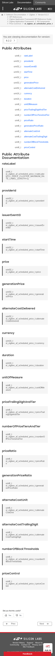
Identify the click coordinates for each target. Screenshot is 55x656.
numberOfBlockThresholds (36, 142)
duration (27, 99)
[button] (4, 8)
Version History (19, 643)
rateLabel (28, 56)
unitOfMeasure (30, 104)
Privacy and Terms (39, 645)
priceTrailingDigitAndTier (35, 110)
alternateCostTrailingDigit (35, 137)
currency (28, 93)
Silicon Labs (7, 2)
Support (30, 643)
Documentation (24, 2)
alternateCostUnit (32, 131)
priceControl (29, 147)
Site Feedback (28, 647)
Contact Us (25, 645)
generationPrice (31, 83)
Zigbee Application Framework (21, 21)
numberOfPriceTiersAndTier (36, 115)
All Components (43, 21)
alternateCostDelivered (34, 88)
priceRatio (28, 120)
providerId (28, 61)
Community (40, 2)
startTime (28, 72)
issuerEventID (30, 66)
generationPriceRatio (33, 126)
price (26, 77)
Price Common (15, 24)
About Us (39, 643)
